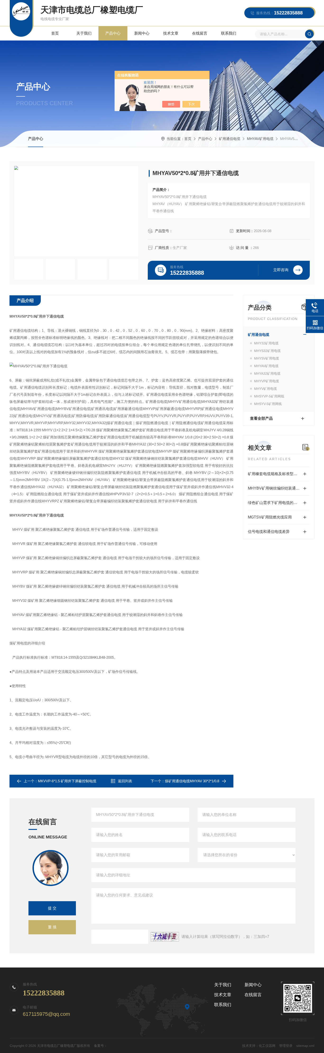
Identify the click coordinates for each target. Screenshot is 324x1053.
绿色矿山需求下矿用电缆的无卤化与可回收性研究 (279, 503)
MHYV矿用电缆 (265, 389)
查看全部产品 (261, 418)
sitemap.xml (305, 1046)
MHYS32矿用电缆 (267, 351)
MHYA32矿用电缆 (267, 373)
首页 (55, 33)
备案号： (100, 1046)
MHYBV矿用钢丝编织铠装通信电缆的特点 (279, 488)
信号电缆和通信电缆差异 (269, 532)
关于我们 (84, 33)
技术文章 (170, 33)
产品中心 (112, 33)
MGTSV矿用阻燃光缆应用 (270, 517)
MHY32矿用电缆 (266, 343)
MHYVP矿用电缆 (266, 381)
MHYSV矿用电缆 (266, 358)
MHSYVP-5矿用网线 (269, 396)
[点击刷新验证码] (165, 936)
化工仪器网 (267, 1046)
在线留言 (199, 33)
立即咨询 (280, 270)
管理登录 (285, 1046)
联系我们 (228, 33)
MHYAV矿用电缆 (260, 139)
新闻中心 (141, 33)
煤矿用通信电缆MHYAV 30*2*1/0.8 (192, 781)
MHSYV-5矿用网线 (268, 404)
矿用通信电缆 (229, 139)
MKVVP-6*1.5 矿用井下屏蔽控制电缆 (67, 781)
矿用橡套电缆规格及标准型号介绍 (276, 474)
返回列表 (125, 781)
